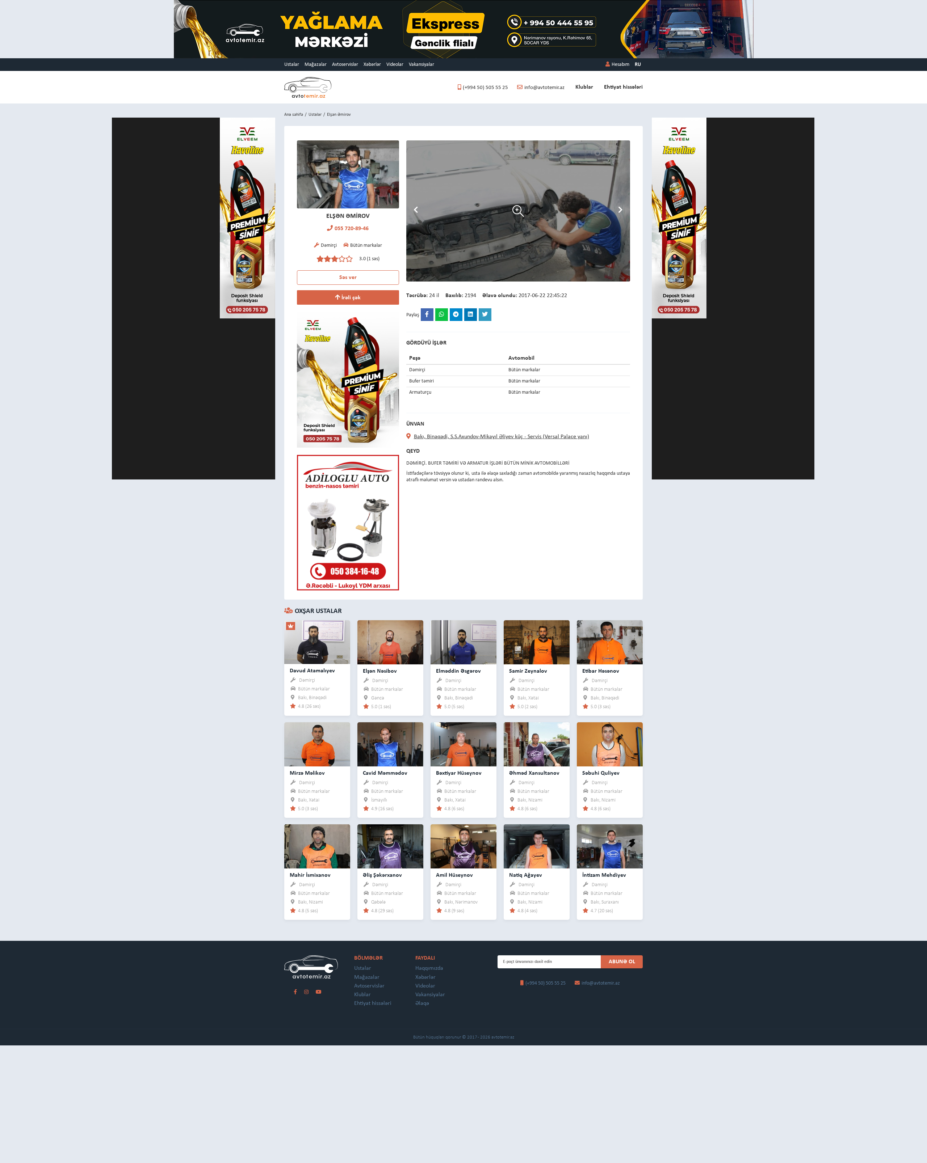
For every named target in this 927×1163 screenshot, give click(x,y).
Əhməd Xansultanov (534, 773)
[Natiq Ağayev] (537, 846)
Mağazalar (316, 64)
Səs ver (348, 277)
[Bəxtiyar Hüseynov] (463, 744)
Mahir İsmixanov (310, 875)
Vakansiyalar (421, 64)
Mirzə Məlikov (307, 773)
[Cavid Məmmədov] (390, 744)
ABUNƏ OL (622, 962)
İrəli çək (350, 298)
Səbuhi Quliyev (601, 773)
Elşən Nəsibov (380, 671)
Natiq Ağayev (525, 875)
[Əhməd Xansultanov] (537, 744)
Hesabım (620, 64)
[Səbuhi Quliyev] (610, 744)
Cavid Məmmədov (385, 773)
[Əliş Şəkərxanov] (390, 846)
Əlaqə (422, 1003)
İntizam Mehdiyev (604, 875)
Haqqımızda (429, 968)
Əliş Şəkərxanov (382, 875)
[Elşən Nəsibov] (390, 642)
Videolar (394, 64)
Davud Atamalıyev (312, 671)
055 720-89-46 (352, 229)
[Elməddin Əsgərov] (463, 642)
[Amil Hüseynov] (463, 846)
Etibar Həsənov (600, 671)
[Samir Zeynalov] (537, 642)
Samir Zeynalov (528, 671)
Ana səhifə (293, 115)
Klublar (584, 87)
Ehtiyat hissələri (623, 87)
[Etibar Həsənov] (610, 642)
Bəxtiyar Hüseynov (459, 773)
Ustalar (291, 64)
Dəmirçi (307, 680)
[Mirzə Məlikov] (317, 744)
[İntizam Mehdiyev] (610, 846)
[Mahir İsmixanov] (317, 846)
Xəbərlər (372, 64)
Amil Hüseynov (454, 875)
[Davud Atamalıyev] (317, 642)
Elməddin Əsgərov (458, 671)
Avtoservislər (345, 64)
